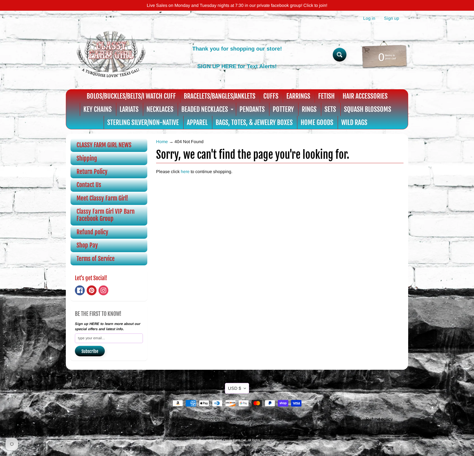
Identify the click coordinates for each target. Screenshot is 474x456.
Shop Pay (87, 245)
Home (162, 141)
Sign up (391, 18)
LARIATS (129, 109)
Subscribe (89, 351)
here (185, 171)
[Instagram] (103, 290)
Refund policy (92, 232)
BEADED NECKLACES (208, 110)
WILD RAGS (354, 122)
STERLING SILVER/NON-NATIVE (143, 122)
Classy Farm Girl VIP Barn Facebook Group (106, 215)
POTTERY (283, 109)
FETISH (326, 96)
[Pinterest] (92, 290)
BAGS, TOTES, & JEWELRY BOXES (254, 122)
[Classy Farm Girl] (111, 54)
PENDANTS (252, 109)
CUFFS (270, 96)
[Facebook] (80, 290)
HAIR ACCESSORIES (365, 96)
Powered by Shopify (237, 444)
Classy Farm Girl (235, 440)
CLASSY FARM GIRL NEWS (104, 145)
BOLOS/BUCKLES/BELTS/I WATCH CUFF (131, 96)
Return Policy (92, 171)
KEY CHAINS (97, 109)
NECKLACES (159, 109)
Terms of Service (96, 258)
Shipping (87, 158)
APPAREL (197, 122)
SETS (330, 109)
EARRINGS (298, 96)
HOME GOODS (317, 122)
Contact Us (89, 184)
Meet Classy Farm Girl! (102, 198)
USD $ (234, 388)
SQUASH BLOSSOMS (367, 109)
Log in (369, 18)
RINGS (309, 109)
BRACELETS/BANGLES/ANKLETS (219, 96)
